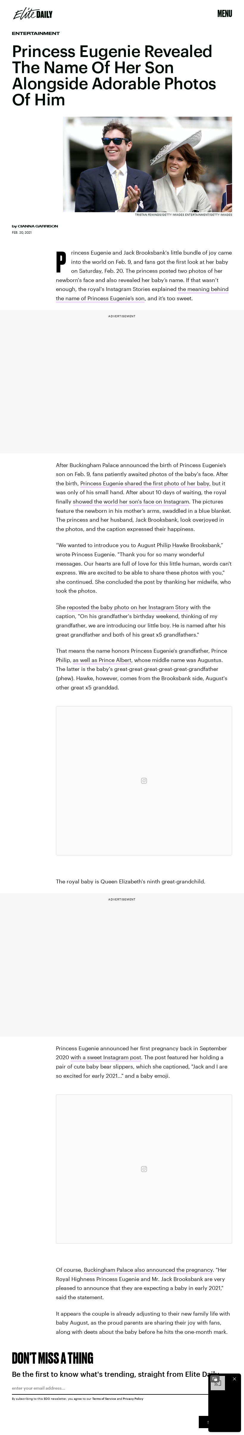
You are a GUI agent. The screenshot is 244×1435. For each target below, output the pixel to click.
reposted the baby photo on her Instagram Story (128, 607)
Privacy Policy (133, 1398)
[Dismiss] (234, 1378)
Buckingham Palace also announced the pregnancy (148, 1269)
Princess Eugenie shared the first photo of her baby (144, 483)
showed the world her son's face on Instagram (131, 501)
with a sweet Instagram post (106, 1057)
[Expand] (215, 1378)
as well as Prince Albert (102, 660)
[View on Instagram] (144, 781)
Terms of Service (104, 1398)
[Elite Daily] (33, 13)
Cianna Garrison (38, 226)
